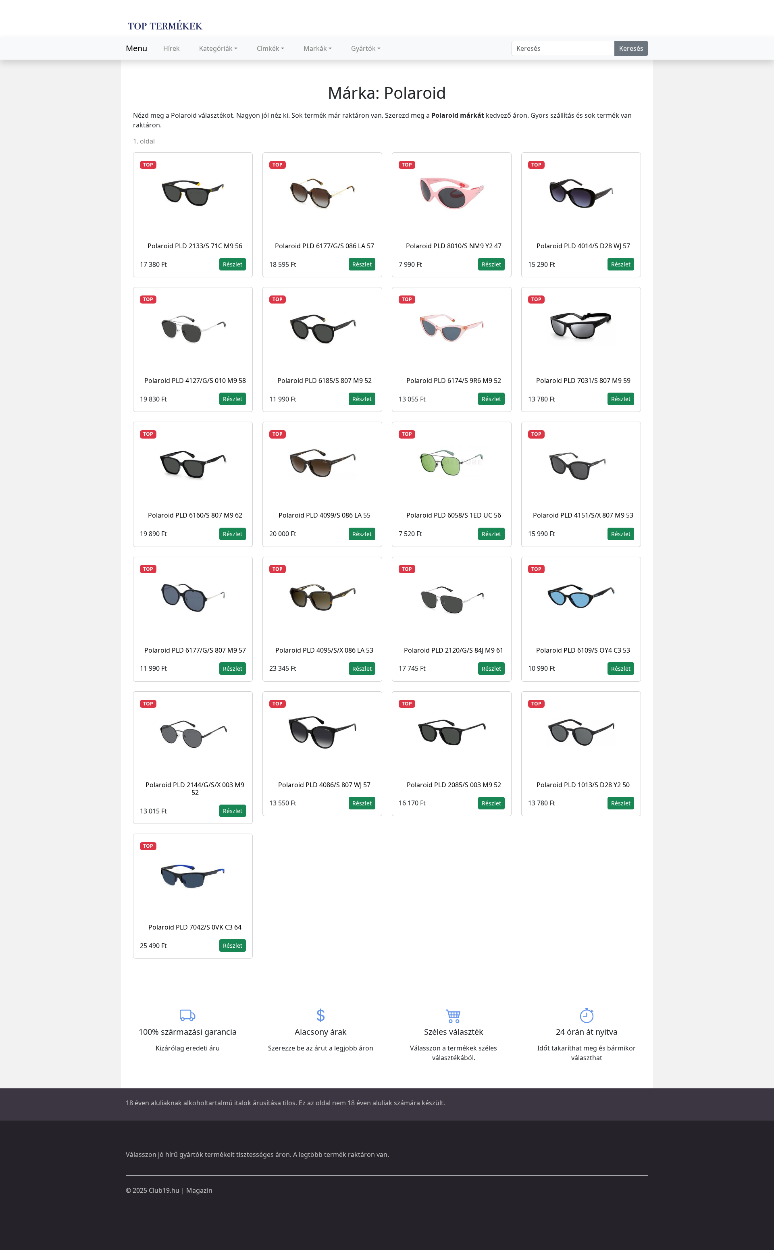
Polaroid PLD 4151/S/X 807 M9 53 (583, 515)
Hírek (171, 48)
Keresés (631, 48)
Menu (136, 48)
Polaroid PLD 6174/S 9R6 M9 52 (453, 380)
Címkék (268, 48)
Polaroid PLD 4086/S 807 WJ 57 (324, 784)
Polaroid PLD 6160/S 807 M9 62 (195, 515)
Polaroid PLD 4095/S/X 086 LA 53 (324, 650)
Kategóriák (216, 48)
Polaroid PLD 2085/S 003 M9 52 (454, 784)
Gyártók (363, 48)
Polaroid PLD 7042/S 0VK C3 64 (194, 927)
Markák (315, 48)
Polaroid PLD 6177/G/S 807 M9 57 (195, 650)
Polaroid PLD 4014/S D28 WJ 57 (583, 245)
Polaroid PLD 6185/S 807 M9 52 (324, 380)
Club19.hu (164, 1190)
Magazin (199, 1190)
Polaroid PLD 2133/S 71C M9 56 (195, 245)
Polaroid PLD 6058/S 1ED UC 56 (453, 515)
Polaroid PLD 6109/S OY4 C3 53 (583, 650)
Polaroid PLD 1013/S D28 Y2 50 (583, 784)
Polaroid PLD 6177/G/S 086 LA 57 (324, 245)
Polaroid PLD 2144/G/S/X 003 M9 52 (195, 788)
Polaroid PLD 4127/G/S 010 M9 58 (195, 380)
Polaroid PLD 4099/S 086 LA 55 (324, 515)
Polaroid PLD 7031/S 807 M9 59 (583, 380)
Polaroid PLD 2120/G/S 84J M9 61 (454, 650)
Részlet (232, 264)
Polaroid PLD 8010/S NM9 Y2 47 (453, 245)
